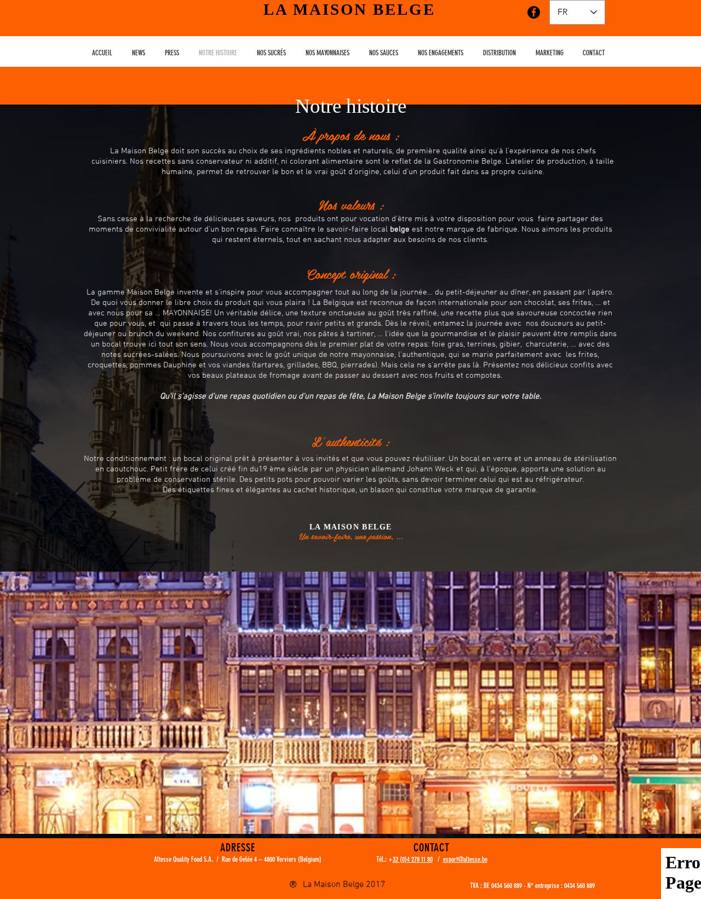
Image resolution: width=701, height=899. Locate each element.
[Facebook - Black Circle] (533, 12)
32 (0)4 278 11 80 (413, 859)
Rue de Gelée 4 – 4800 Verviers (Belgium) (271, 859)
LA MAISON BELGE (349, 9)
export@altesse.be (465, 859)
